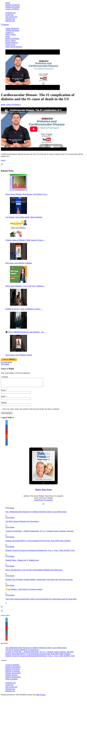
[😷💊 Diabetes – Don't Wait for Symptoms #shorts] (9, 585)
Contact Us (9, 32)
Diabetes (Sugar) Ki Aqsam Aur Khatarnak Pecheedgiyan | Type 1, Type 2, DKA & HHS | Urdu (40, 550)
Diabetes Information (13, 667)
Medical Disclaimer (12, 38)
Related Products (11, 43)
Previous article (6, 362)
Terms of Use (10, 45)
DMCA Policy (10, 34)
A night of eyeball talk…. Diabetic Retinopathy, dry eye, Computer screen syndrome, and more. (39, 531)
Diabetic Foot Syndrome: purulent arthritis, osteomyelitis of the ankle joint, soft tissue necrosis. (39, 579)
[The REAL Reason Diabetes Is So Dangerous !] (9, 517)
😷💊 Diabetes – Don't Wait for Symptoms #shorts (23, 589)
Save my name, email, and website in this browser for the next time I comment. (31, 409)
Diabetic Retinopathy (13, 677)
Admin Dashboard (12, 28)
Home (7, 3)
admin (3, 104)
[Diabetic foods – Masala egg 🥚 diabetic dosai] (9, 556)
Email (3, 396)
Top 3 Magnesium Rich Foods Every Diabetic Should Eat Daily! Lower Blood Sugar (35, 512)
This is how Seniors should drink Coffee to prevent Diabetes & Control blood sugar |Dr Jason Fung (40, 599)
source (3, 160)
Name (3, 390)
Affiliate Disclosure (12, 30)
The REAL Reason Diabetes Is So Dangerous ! (22, 521)
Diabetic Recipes (11, 675)
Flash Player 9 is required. (43, 500)
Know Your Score (43, 489)
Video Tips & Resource (13, 47)
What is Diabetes (11, 679)
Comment (4, 377)
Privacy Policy (10, 40)
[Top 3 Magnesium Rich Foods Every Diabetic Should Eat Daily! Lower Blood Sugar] (9, 508)
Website (4, 403)
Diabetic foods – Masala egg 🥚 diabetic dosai (22, 560)
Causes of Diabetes (12, 9)
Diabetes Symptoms (12, 5)
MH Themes (41, 695)
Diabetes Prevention (12, 7)
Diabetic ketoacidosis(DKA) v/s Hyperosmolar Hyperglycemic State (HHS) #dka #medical (38, 541)
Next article (5, 364)
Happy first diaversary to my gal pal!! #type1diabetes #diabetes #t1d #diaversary (34, 570)
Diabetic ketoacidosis (13, 673)
